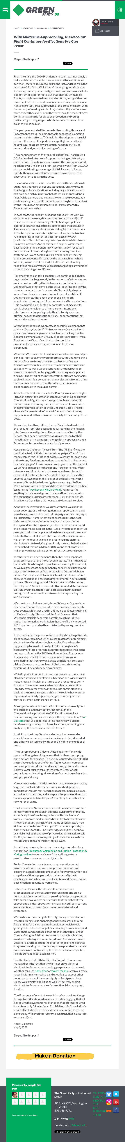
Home (16, 28)
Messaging (42, 28)
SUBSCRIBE (100, 1111)
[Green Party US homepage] (36, 9)
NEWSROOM (101, 1100)
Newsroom (28, 28)
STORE (97, 1115)
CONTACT (99, 1096)
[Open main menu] (5, 10)
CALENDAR (100, 1093)
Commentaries (57, 28)
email (71, 1118)
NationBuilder (79, 1125)
